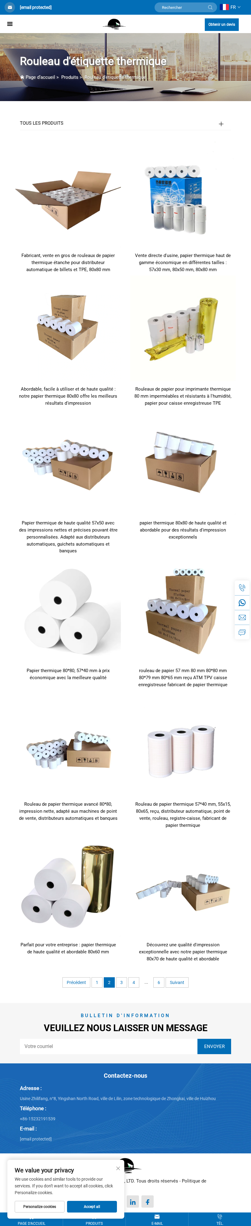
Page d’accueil (40, 77)
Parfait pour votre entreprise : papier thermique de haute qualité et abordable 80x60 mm (68, 948)
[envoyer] (210, 7)
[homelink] (114, 24)
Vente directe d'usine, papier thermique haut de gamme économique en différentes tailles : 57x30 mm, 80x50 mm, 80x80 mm (183, 262)
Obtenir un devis (221, 24)
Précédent (76, 982)
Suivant (177, 982)
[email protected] (36, 7)
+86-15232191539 (37, 1118)
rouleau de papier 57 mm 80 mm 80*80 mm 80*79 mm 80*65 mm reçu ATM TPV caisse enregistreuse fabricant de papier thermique (182, 677)
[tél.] (242, 588)
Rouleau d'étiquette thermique (115, 77)
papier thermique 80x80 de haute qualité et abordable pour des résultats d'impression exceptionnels (183, 530)
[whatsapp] (242, 602)
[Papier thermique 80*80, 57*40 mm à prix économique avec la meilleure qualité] (68, 609)
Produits (69, 77)
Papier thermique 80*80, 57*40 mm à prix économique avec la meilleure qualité (68, 674)
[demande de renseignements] (242, 632)
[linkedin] (133, 1201)
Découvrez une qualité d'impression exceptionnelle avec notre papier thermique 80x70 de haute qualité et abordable (183, 952)
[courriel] (242, 617)
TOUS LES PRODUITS (41, 123)
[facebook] (147, 1201)
